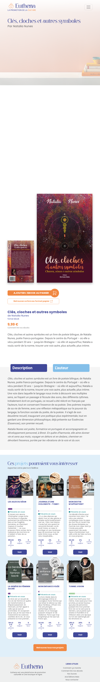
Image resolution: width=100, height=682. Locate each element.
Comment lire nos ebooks (18, 328)
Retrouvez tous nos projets (50, 647)
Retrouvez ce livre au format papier (32, 301)
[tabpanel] (50, 409)
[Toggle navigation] (88, 7)
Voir (20, 552)
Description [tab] (22, 368)
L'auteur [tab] (61, 368)
